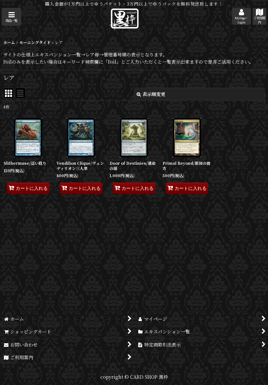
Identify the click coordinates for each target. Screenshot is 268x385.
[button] (11, 17)
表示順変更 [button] (153, 94)
